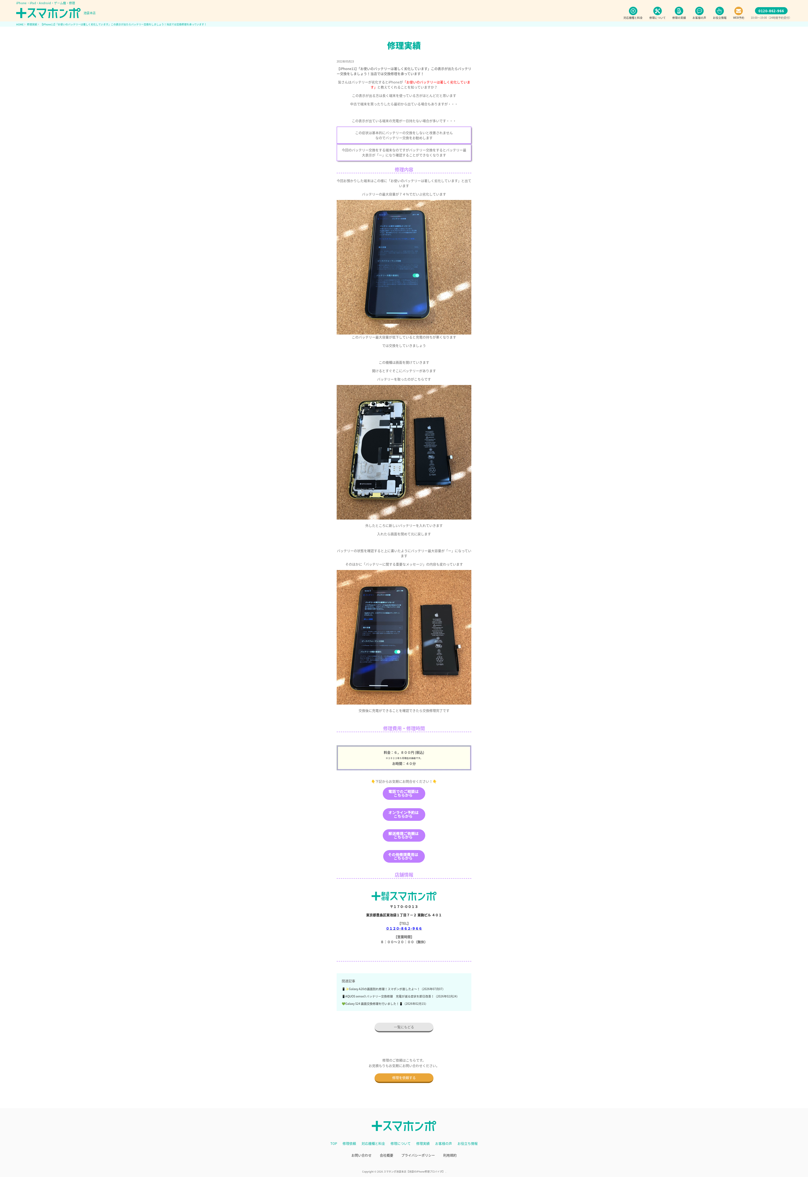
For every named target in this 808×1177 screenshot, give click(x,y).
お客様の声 (443, 1143)
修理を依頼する (404, 1077)
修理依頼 (349, 1143)
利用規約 (450, 1155)
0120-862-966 (771, 10)
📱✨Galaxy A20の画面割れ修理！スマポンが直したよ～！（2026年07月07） (393, 989)
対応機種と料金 (373, 1143)
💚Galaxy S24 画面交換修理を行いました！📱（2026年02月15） (385, 1003)
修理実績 (423, 1143)
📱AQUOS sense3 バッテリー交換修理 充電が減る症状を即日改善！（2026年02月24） (400, 996)
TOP (333, 1143)
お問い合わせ (361, 1155)
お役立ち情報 (467, 1143)
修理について (401, 1143)
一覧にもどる (404, 1026)
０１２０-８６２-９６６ (404, 928)
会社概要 (386, 1155)
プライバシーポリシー (418, 1155)
